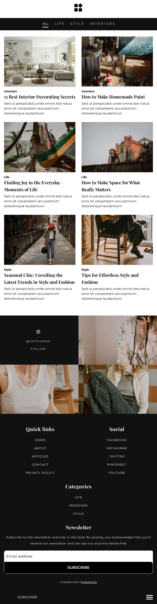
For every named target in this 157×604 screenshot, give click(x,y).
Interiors (10, 91)
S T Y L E (77, 24)
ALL (45, 24)
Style (7, 269)
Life (6, 177)
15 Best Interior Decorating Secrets (39, 97)
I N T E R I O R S (102, 24)
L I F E (59, 24)
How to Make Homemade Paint (113, 97)
